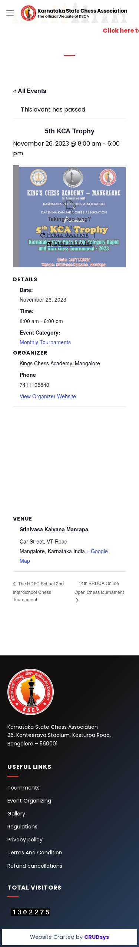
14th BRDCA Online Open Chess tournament (99, 587)
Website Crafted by (69, 937)
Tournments (23, 787)
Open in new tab (72, 242)
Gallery (16, 813)
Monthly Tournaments (45, 342)
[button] (10, 13)
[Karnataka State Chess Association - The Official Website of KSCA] (74, 12)
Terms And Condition (34, 852)
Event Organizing (29, 800)
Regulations (22, 826)
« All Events (29, 90)
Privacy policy (25, 839)
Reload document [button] (67, 234)
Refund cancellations (34, 866)
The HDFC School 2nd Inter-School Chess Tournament (38, 591)
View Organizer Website (48, 396)
